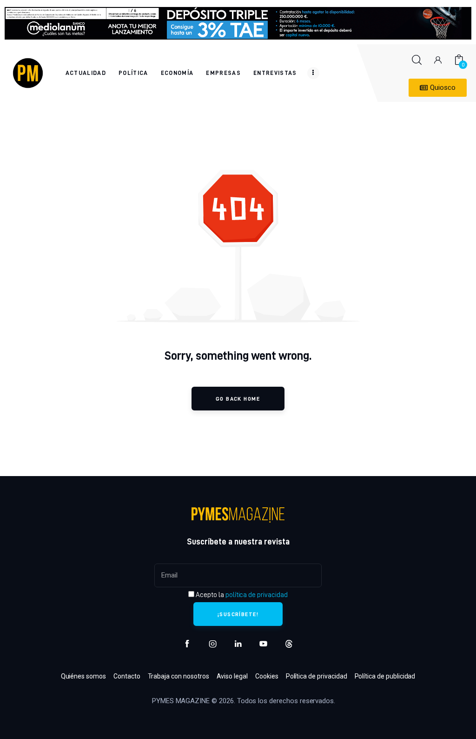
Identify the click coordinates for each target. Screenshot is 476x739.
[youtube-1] (263, 644)
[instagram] (213, 644)
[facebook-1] (187, 644)
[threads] (289, 644)
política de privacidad (256, 594)
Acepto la (240, 594)
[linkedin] (238, 644)
